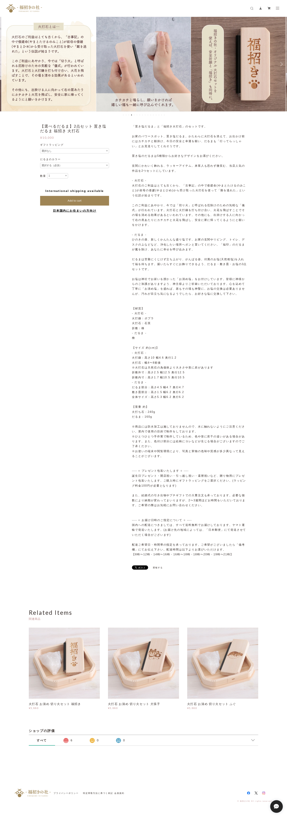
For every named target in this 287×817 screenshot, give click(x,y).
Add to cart (75, 200)
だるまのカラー (50, 159)
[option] (48, 64)
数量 (43, 175)
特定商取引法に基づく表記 (98, 793)
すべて (42, 740)
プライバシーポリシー (66, 793)
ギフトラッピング (51, 144)
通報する (158, 567)
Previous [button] (6, 64)
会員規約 (119, 793)
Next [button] (281, 64)
